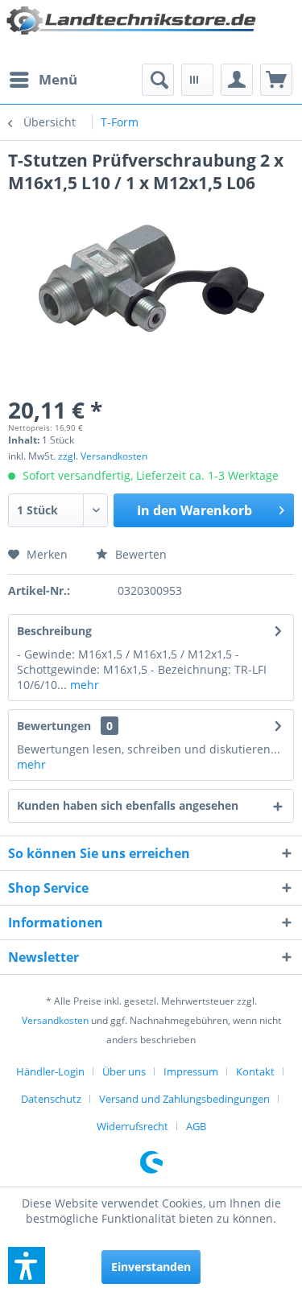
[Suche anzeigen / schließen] (158, 80)
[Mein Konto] (237, 80)
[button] (26, 1265)
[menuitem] (42, 80)
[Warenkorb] (276, 80)
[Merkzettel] (197, 80)
